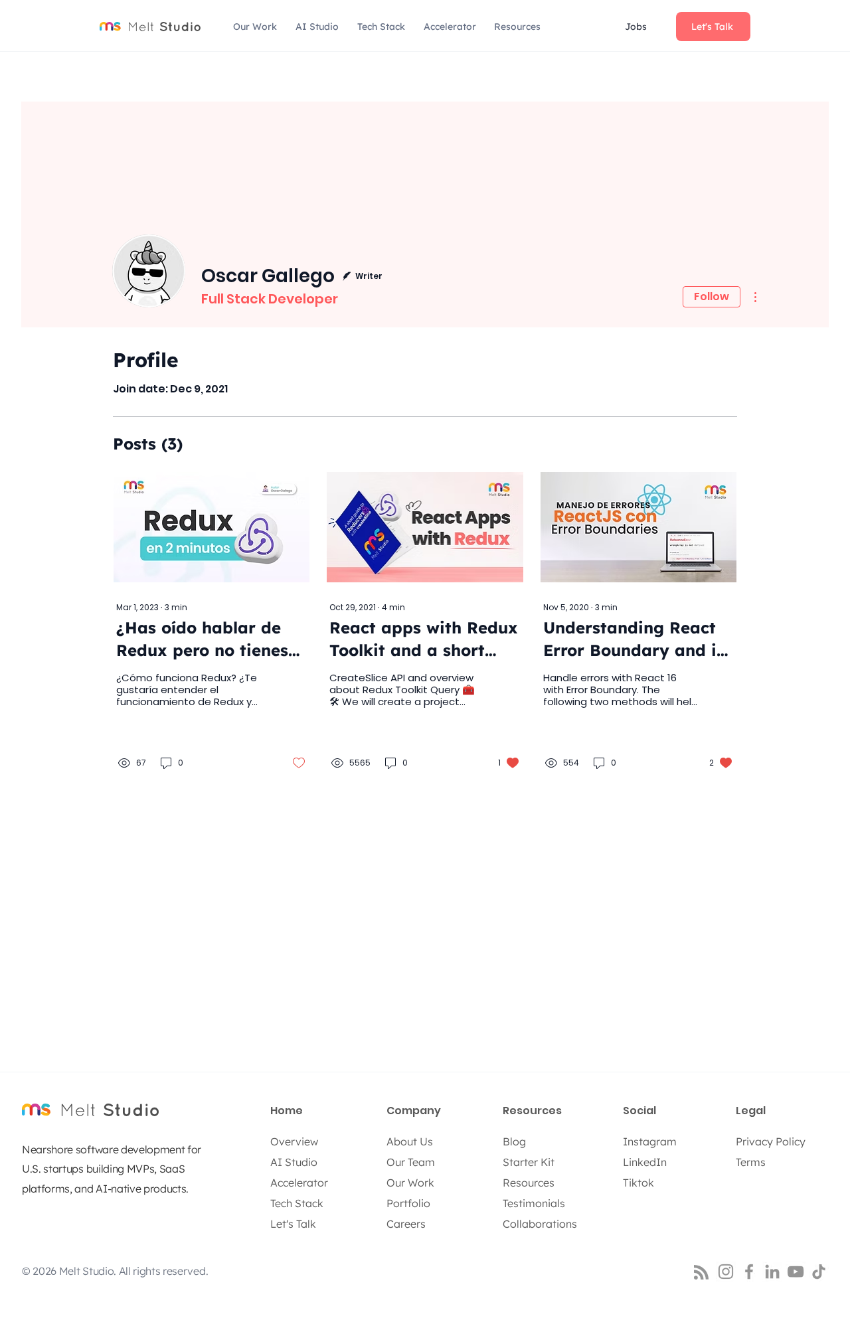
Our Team (410, 1162)
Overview (294, 1141)
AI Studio (293, 1162)
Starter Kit (528, 1162)
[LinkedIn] (772, 1272)
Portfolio (408, 1203)
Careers (406, 1223)
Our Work (410, 1182)
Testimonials (534, 1203)
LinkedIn (645, 1162)
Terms (751, 1162)
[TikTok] (819, 1272)
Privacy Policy (771, 1141)
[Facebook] (749, 1272)
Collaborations (540, 1223)
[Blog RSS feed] (701, 1273)
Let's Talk (293, 1223)
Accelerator (299, 1182)
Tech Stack (296, 1203)
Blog (514, 1141)
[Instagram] (726, 1272)
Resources (528, 1182)
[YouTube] (796, 1272)
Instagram (650, 1141)
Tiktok (638, 1182)
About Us (409, 1141)
